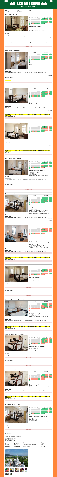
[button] (7, 24)
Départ (18, 10)
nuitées (30, 10)
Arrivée (6, 10)
